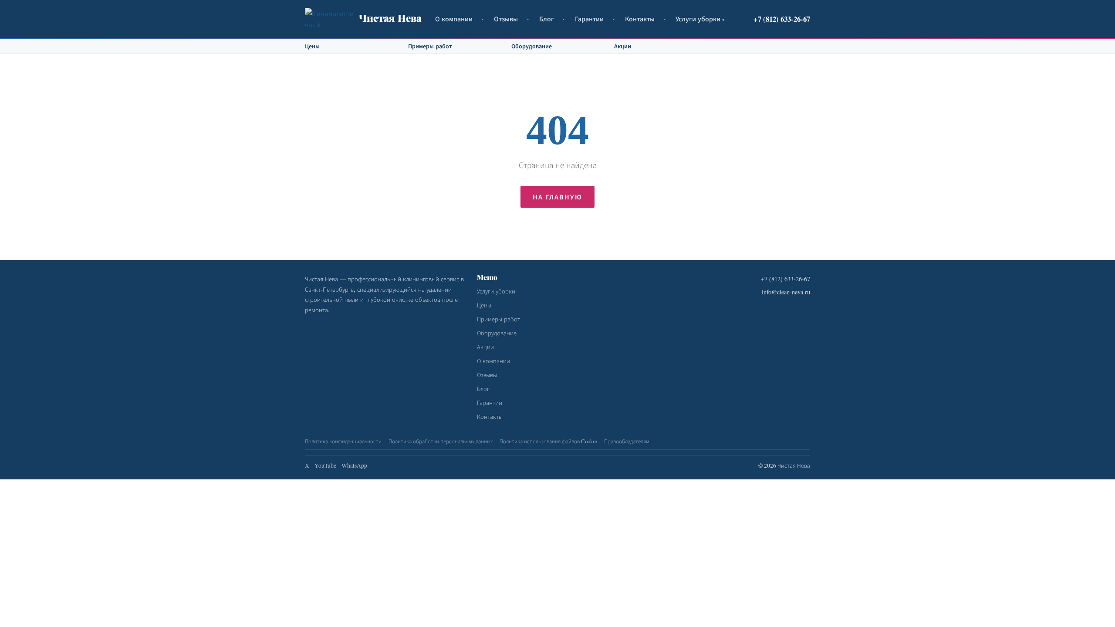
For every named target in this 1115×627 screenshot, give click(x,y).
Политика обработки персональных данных (441, 441)
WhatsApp (354, 465)
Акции (622, 46)
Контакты (640, 18)
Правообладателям (626, 441)
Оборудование (531, 46)
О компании (454, 18)
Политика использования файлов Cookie (548, 441)
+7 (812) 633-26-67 (781, 18)
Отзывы (506, 18)
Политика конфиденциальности (343, 441)
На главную (557, 197)
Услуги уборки (698, 18)
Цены (312, 46)
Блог (546, 18)
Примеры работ (430, 46)
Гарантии (589, 18)
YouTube (325, 465)
